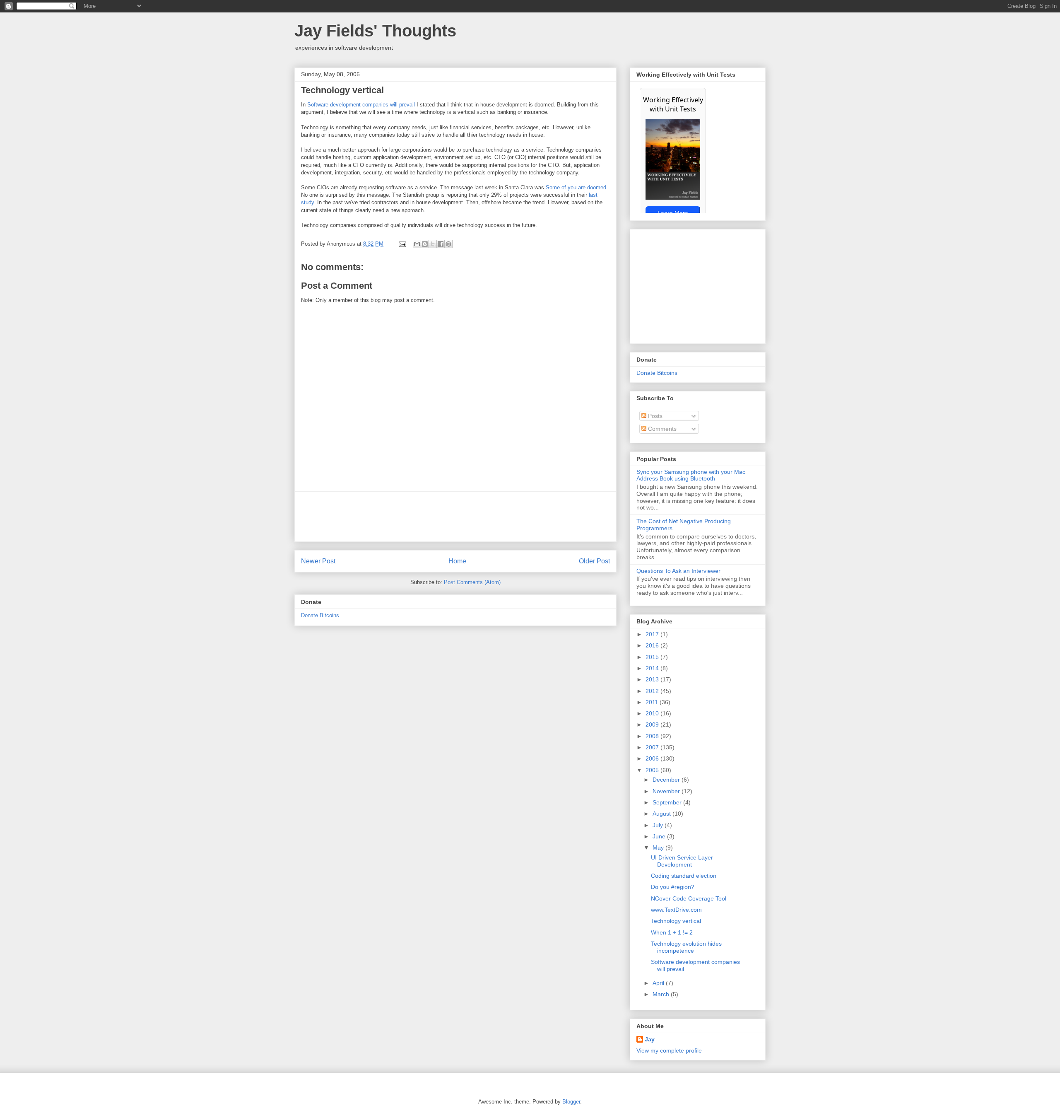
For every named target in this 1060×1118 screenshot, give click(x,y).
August (662, 813)
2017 (653, 634)
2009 (653, 724)
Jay (650, 1039)
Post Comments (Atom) (472, 582)
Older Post (594, 561)
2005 (653, 770)
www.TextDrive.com (676, 909)
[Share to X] (433, 244)
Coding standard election (683, 875)
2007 (653, 747)
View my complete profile (669, 1050)
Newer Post (318, 561)
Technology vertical (676, 921)
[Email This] (417, 244)
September (668, 802)
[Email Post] (402, 244)
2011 (653, 702)
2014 (653, 668)
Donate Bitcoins (320, 615)
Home (457, 561)
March (662, 994)
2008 (653, 736)
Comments (661, 428)
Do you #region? (672, 887)
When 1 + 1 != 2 (672, 932)
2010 (653, 713)
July (659, 825)
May (659, 847)
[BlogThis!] (425, 244)
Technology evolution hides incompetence (686, 947)
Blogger (571, 1102)
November (667, 791)
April (659, 983)
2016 (653, 645)
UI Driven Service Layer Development (682, 861)
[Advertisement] (455, 516)
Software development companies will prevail (361, 104)
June (660, 836)
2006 (653, 758)
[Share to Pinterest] (448, 244)
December (667, 779)
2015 (653, 657)
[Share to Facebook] (440, 244)
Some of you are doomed (576, 187)
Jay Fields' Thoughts (375, 31)
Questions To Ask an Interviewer (678, 570)
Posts (654, 416)
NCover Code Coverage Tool (688, 898)
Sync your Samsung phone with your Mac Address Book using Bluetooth (690, 475)
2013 (653, 679)
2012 (653, 691)
